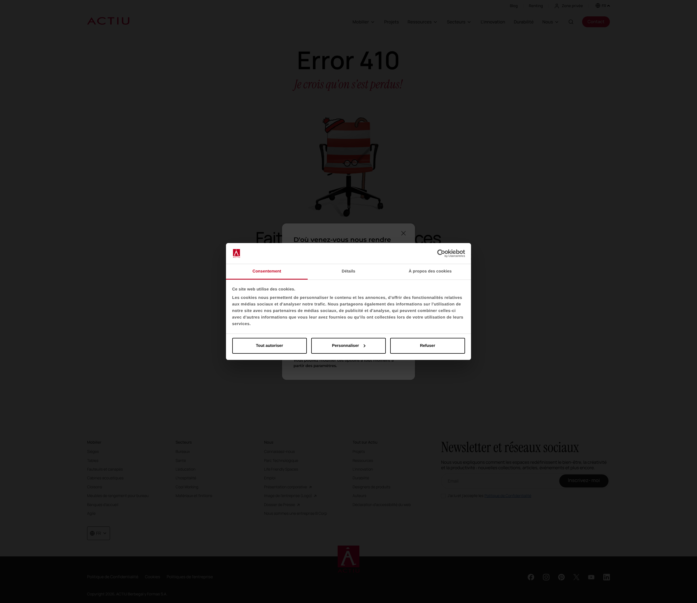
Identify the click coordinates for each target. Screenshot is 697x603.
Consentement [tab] (266, 271)
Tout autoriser (269, 345)
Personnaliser (345, 345)
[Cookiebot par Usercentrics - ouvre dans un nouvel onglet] (441, 253)
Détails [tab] (348, 271)
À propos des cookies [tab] (430, 271)
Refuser (427, 345)
